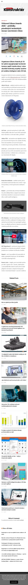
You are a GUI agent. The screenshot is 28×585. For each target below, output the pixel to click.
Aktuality (4, 20)
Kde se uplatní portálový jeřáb (9, 302)
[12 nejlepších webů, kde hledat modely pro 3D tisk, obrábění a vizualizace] (14, 343)
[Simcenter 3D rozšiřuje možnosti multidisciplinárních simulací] (14, 393)
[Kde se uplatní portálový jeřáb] (14, 291)
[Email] (21, 56)
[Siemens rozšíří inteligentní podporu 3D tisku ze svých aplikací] (14, 471)
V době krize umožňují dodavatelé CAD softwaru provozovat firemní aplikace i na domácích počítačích (12, 328)
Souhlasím (14, 582)
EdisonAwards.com (15, 77)
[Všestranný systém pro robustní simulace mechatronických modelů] (14, 497)
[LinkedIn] (17, 56)
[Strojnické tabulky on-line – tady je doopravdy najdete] (14, 445)
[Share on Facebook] (6, 56)
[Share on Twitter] (10, 56)
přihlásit (22, 520)
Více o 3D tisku (7, 528)
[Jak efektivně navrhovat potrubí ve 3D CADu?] (14, 369)
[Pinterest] (14, 56)
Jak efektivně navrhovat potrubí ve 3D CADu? (13, 380)
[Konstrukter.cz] (14, 9)
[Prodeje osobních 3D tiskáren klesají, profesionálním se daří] (14, 419)
